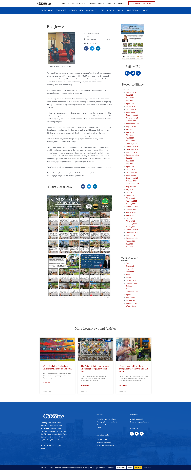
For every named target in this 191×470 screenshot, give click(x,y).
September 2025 (132, 124)
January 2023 (131, 204)
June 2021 (129, 247)
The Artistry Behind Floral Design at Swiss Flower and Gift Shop (133, 369)
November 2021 (132, 232)
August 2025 (131, 126)
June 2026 (130, 98)
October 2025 (131, 121)
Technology (130, 300)
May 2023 (130, 192)
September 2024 (103, 39)
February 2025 (131, 144)
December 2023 (132, 178)
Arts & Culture (90, 39)
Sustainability (131, 297)
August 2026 (131, 92)
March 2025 (130, 141)
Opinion (129, 286)
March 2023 (130, 198)
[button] (141, 3)
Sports (128, 295)
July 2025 (129, 129)
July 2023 (129, 190)
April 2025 (130, 138)
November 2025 (132, 118)
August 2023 (131, 187)
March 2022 (130, 221)
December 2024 (132, 147)
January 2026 (131, 112)
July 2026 (129, 95)
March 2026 (130, 106)
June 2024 (130, 161)
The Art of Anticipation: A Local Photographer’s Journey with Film (95, 369)
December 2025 (132, 115)
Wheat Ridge (131, 306)
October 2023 (131, 181)
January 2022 (131, 227)
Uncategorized (131, 303)
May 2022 (129, 218)
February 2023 (131, 201)
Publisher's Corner (133, 292)
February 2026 (131, 109)
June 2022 (130, 215)
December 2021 (132, 230)
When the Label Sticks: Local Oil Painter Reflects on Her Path (57, 367)
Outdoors (129, 289)
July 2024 (129, 158)
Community (130, 266)
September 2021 (132, 238)
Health (128, 277)
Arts (87, 36)
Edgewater (130, 269)
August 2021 (130, 241)
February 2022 (131, 224)
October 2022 (131, 209)
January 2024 (131, 175)
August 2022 (131, 212)
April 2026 (130, 104)
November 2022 (132, 207)
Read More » (47, 383)
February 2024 (131, 172)
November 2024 (132, 149)
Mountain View (131, 283)
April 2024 (130, 167)
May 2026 (130, 101)
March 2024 (130, 169)
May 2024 (130, 164)
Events (128, 275)
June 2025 (130, 132)
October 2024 (131, 152)
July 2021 (129, 244)
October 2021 (131, 235)
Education (130, 272)
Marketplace (131, 280)
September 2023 (132, 184)
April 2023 (130, 195)
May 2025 (129, 135)
